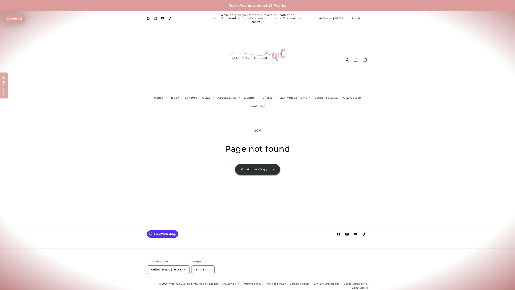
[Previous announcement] (214, 18)
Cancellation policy (356, 283)
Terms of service (275, 283)
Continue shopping (257, 169)
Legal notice (360, 287)
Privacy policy (231, 283)
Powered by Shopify (205, 283)
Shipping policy (300, 283)
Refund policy (252, 283)
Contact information (327, 283)
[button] (160, 97)
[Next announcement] (300, 18)
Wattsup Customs (180, 283)
